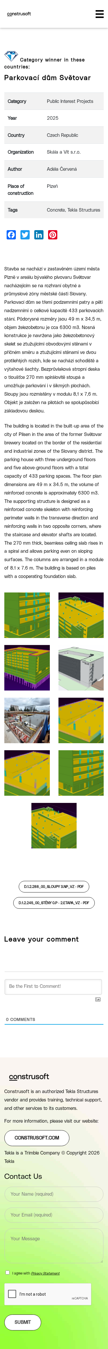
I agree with (36, 1273)
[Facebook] (11, 234)
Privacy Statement (45, 1273)
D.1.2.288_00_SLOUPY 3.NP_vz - (54, 886)
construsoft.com (37, 1138)
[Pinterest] (52, 234)
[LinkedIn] (39, 234)
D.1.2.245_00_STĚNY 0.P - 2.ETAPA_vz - (54, 903)
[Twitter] (25, 234)
